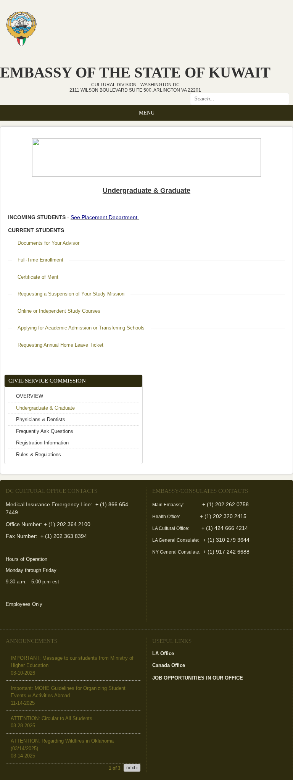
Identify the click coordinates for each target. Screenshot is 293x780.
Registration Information (42, 443)
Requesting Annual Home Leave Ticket (60, 345)
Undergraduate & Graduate (45, 408)
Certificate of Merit (38, 277)
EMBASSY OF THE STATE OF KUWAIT (135, 72)
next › (132, 767)
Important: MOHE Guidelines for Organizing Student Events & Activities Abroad (68, 695)
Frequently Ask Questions (44, 431)
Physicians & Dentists (40, 419)
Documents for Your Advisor (48, 243)
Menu (147, 113)
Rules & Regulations (38, 454)
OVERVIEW (29, 396)
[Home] (21, 26)
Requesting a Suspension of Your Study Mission (71, 294)
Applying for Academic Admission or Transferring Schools (81, 328)
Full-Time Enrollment (40, 260)
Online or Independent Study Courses (59, 311)
